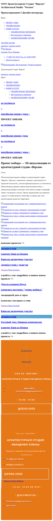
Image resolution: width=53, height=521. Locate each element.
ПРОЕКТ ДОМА (12, 23)
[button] (26, 17)
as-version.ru (8, 103)
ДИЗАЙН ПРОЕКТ (13, 26)
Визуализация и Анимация (21, 35)
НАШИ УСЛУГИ (12, 29)
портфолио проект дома (14, 135)
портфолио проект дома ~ (15, 114)
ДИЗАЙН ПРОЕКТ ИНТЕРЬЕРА (23, 32)
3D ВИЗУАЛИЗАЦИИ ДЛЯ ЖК (22, 38)
